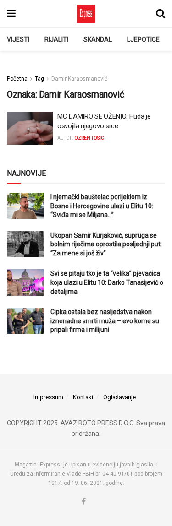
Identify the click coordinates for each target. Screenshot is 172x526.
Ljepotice (143, 39)
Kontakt (83, 397)
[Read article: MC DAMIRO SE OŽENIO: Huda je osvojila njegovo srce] (30, 128)
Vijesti (18, 39)
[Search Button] (160, 13)
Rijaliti (56, 39)
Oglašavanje (119, 397)
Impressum (48, 397)
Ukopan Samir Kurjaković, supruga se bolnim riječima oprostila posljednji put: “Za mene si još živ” (106, 244)
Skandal (97, 39)
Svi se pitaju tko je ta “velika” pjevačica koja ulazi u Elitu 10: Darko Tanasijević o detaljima (106, 282)
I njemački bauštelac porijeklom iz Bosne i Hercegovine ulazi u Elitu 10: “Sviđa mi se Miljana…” (101, 205)
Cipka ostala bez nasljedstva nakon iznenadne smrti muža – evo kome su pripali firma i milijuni (104, 320)
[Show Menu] (11, 13)
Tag (39, 79)
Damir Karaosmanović (79, 79)
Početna (17, 79)
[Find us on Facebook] (84, 502)
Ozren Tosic (89, 138)
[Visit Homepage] (86, 14)
